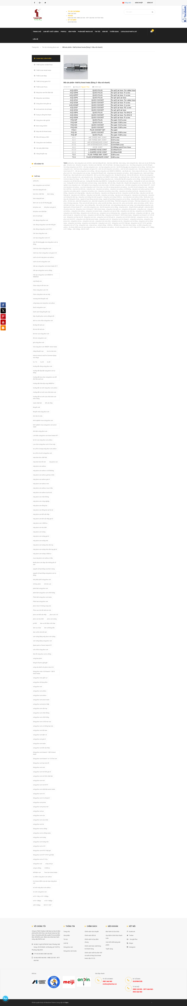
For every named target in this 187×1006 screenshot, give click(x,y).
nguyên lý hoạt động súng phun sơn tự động (116, 199)
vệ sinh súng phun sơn (122, 227)
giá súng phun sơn (87, 177)
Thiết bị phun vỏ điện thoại (44, 64)
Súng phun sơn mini (90, 217)
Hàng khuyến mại (124, 177)
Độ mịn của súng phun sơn (41, 334)
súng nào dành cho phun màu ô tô (43, 667)
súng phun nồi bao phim (129, 209)
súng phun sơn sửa (88, 221)
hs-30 (87, 179)
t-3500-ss (110, 225)
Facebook (132, 931)
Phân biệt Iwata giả (85, 31)
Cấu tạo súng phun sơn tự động (84, 171)
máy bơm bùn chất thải (40, 457)
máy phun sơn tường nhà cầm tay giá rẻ (90, 197)
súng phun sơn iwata (80, 215)
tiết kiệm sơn (117, 225)
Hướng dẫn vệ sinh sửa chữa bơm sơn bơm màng (82, 183)
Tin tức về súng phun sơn (50, 47)
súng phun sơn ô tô (105, 219)
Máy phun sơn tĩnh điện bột (44, 92)
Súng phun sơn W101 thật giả (121, 223)
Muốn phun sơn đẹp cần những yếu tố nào (44, 563)
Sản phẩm (72, 31)
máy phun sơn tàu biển (93, 195)
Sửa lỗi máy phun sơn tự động (109, 207)
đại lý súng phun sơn (136, 173)
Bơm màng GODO (41, 126)
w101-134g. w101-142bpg (137, 227)
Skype (131, 943)
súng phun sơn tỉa (117, 221)
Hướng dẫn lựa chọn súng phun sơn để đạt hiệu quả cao (45, 378)
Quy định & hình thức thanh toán (114, 937)
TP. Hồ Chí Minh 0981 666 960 (43, 954)
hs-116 (82, 179)
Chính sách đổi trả (90, 935)
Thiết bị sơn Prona (41, 87)
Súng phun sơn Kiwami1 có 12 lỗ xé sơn (45, 758)
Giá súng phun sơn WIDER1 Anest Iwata (106, 177)
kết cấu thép (111, 183)
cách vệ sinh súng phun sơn (128, 169)
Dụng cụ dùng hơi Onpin (43, 115)
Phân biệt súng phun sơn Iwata (124, 201)
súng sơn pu (93, 225)
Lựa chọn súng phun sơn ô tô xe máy (91, 187)
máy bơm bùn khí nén (79, 189)
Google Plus (133, 939)
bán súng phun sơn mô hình (83, 163)
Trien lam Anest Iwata (129, 225)
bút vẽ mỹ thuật (107, 165)
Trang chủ (37, 31)
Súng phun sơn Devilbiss (44, 142)
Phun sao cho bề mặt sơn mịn (88, 203)
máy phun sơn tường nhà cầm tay (43, 545)
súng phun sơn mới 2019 (40, 785)
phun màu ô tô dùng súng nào (42, 606)
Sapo (66, 1002)
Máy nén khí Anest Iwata (43, 131)
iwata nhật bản (102, 183)
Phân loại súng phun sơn (142, 201)
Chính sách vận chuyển (92, 931)
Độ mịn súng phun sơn (73, 177)
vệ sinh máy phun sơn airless (105, 227)
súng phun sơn (141, 209)
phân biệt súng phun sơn (83, 201)
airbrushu (71, 163)
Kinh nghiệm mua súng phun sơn (43, 420)
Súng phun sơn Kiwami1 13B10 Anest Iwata (118, 215)
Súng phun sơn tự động (130, 221)
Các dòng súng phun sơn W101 (73, 167)
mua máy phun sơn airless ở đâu (133, 197)
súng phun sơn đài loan (128, 213)
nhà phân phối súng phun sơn (140, 199)
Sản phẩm (67, 935)
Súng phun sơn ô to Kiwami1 (120, 219)
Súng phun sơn (68, 947)
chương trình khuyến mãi (98, 173)
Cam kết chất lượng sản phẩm (113, 943)
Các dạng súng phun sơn (121, 165)
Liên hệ (35, 39)
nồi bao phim (37, 584)
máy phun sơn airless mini (89, 191)
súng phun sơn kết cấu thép (96, 215)
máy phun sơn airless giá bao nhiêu (142, 189)
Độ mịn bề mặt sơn (133, 175)
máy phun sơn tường (107, 195)
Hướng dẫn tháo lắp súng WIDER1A (96, 181)
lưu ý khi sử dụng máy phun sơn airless (115, 187)
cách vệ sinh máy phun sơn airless (108, 169)
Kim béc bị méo (146, 183)
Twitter (131, 935)
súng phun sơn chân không (144, 211)
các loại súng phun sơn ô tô (107, 167)
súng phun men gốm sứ (113, 209)
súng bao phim (123, 207)
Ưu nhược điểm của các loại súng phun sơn (82, 227)
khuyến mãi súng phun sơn (132, 183)
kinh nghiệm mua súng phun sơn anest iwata (95, 185)
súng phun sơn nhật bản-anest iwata (87, 219)
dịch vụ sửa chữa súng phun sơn (104, 175)
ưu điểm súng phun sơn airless (42, 877)
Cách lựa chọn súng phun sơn (42, 248)
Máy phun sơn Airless (43, 98)
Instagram (132, 947)
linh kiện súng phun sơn (117, 185)
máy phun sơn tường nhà (139, 195)
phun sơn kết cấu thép (105, 203)
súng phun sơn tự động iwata (42, 833)
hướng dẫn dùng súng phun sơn (103, 179)
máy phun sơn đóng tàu (93, 193)
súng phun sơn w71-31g (71, 225)
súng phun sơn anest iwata (94, 211)
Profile (63, 31)
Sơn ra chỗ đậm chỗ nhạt (47, 623)
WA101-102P (85, 229)
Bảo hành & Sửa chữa (112, 931)
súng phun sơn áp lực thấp (111, 211)
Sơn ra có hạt (80, 205)
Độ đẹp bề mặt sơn (120, 175)
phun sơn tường (139, 203)
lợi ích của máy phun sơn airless (42, 440)
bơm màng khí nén (132, 163)
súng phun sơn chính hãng (72, 213)
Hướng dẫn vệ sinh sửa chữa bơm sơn (44, 392)
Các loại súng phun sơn (90, 167)
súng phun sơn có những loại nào (110, 213)
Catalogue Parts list (129, 31)
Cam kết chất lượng (51, 31)
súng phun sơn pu (76, 221)
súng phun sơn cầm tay (127, 211)
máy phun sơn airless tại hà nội (128, 191)
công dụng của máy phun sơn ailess (118, 173)
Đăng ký (150, 2)
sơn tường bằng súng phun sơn (143, 205)
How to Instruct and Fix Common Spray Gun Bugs (44, 356)
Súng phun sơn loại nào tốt (75, 217)
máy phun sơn (90, 189)
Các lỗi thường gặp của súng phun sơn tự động (130, 167)
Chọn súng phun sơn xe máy (81, 173)
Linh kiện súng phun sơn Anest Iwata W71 (137, 185)
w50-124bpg (76, 229)
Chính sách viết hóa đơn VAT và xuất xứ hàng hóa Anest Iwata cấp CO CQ (93, 955)
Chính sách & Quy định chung (91, 940)
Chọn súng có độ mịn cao (139, 171)
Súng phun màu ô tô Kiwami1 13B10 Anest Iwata (90, 209)
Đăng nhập (139, 2)
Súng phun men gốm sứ (43, 103)
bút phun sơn (71, 165)
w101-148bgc (68, 229)
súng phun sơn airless (78, 211)
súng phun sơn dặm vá (143, 213)
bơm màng (122, 163)
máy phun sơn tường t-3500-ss (112, 197)
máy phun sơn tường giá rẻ (123, 195)
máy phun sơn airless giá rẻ (72, 191)
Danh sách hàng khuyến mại (41, 312)
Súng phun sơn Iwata (70, 951)
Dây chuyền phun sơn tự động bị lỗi (82, 175)
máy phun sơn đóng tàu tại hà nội (111, 193)
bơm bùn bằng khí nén (99, 163)
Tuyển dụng (114, 31)
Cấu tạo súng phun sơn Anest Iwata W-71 (45, 266)
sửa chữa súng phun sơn (91, 207)
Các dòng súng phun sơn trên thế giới (141, 165)
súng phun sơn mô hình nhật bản (126, 217)
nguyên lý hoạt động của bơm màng (91, 199)
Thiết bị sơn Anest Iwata (43, 70)
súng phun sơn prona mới (40, 807)
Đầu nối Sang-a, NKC (42, 137)
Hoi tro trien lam (135, 177)
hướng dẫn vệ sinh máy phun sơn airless (120, 181)
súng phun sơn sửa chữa (102, 221)
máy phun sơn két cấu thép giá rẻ (43, 519)
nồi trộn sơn (71, 201)
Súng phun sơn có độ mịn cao (90, 213)
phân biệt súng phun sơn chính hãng (103, 201)
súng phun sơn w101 (104, 223)
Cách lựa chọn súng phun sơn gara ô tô (85, 169)
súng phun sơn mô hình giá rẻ (106, 217)
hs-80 (91, 179)
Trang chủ (67, 931)
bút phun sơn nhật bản (95, 165)
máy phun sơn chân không (41, 497)
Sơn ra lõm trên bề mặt (103, 205)
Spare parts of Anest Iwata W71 (73, 207)
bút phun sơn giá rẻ (81, 165)
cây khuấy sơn (126, 171)
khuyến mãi (119, 183)
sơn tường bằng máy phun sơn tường (122, 205)
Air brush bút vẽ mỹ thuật (44, 109)
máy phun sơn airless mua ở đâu (108, 191)
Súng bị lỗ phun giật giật (136, 207)
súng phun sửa (83, 225)
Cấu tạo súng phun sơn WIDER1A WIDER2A (108, 171)
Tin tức (97, 31)
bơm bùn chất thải (112, 163)
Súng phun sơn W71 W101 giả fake (141, 223)
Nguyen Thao (85, 87)
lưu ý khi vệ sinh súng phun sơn (137, 187)
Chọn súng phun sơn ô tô (40, 290)
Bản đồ (105, 31)
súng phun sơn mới (142, 217)
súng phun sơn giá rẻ (39, 739)
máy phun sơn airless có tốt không (120, 189)
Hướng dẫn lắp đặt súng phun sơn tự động (127, 179)
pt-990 (146, 203)
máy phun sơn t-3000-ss (78, 195)
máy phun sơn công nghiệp (76, 193)
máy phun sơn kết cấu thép (130, 193)
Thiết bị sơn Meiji (41, 76)
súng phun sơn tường (74, 223)
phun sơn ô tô (117, 203)
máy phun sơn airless (102, 189)
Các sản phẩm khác (42, 148)
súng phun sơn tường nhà (89, 223)
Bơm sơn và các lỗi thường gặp (42, 203)
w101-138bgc (150, 227)
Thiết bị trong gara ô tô (43, 81)
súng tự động (102, 225)
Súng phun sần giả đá (43, 120)
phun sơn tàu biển (127, 203)
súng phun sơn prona (136, 219)
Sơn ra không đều (90, 205)
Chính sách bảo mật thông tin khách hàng (93, 947)
